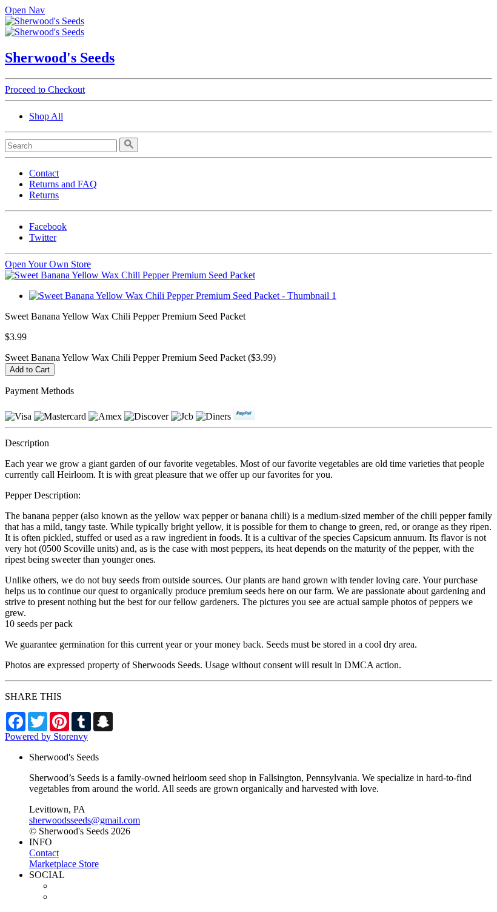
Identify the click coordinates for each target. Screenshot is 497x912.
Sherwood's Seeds (60, 57)
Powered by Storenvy (46, 736)
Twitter (42, 237)
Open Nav (25, 10)
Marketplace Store (64, 864)
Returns (44, 195)
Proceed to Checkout (45, 89)
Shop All (46, 116)
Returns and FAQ (63, 184)
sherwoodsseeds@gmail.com (84, 820)
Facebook (48, 226)
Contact (44, 173)
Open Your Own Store (48, 264)
